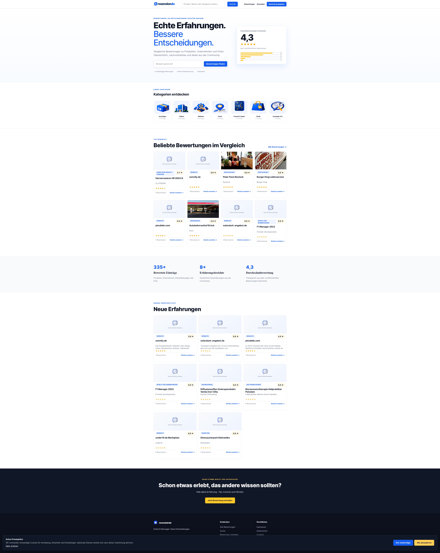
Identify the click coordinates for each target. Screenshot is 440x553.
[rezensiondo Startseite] (164, 4)
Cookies (260, 535)
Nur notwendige (403, 543)
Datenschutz (262, 531)
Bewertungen (249, 4)
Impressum (261, 527)
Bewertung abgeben (277, 4)
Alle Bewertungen (227, 527)
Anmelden (261, 4)
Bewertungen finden (215, 64)
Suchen (232, 4)
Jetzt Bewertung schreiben (220, 500)
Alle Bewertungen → (277, 147)
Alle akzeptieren (424, 543)
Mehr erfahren (12, 546)
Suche (222, 531)
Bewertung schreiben (229, 535)
